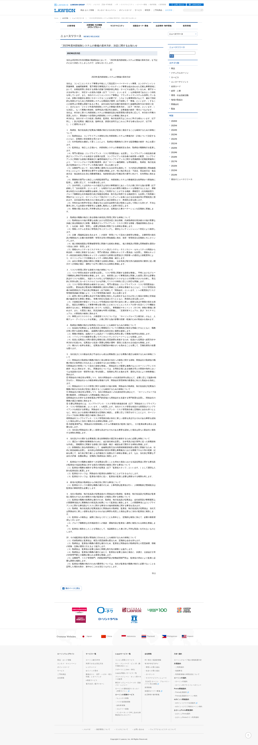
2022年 (174, 139)
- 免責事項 (178, 671)
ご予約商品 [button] (157, 10)
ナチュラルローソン (180, 73)
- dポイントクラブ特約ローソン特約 (188, 706)
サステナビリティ (127, 4)
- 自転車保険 (120, 705)
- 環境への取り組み (152, 667)
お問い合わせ (179, 5)
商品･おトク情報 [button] (87, 10)
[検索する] (202, 10)
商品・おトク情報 (64, 660)
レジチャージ (91, 667)
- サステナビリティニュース (156, 678)
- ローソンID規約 (181, 681)
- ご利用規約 (179, 667)
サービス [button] (138, 10)
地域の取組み (177, 100)
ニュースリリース (78, 18)
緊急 (173, 109)
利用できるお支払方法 (94, 663)
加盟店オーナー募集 (153, 691)
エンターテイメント (180, 82)
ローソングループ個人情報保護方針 (188, 660)
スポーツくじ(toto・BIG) (125, 669)
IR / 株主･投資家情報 (153, 660)
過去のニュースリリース (181, 179)
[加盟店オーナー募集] (140, 25)
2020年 (174, 148)
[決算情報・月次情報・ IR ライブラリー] (94, 25)
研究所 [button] (147, 10)
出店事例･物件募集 (152, 694)
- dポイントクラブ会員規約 (185, 703)
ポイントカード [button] (125, 10)
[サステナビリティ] (117, 25)
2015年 (174, 170)
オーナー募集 (142, 4)
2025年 (174, 125)
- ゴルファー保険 (122, 709)
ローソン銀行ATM (93, 660)
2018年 (174, 157)
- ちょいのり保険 (122, 698)
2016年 (174, 166)
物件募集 (153, 4)
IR (117, 4)
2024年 (174, 130)
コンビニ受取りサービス (124, 660)
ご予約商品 (61, 674)
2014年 (174, 175)
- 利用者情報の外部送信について (187, 674)
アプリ (88, 4)
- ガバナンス (150, 674)
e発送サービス (91, 680)
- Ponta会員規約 (180, 692)
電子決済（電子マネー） (95, 684)
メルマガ (96, 4)
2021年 (174, 143)
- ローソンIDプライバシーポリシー (187, 685)
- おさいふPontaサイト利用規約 (186, 717)
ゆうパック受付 (92, 671)
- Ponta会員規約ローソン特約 (185, 696)
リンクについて (122, 729)
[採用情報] (187, 25)
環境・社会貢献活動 (180, 95)
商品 (173, 68)
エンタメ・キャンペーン (66, 663)
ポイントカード (63, 667)
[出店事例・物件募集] (164, 25)
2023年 (174, 134)
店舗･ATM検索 (107, 4)
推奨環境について (103, 729)
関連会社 (175, 104)
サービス (175, 77)
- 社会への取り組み (152, 671)
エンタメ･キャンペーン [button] (106, 10)
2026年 (174, 121)
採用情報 (162, 4)
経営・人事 (176, 91)
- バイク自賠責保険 (122, 702)
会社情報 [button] (168, 10)
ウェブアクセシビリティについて (163, 729)
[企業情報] (71, 25)
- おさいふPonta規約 (182, 714)
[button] (248, 737)
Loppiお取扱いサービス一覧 (126, 673)
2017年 (174, 161)
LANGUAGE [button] (196, 5)
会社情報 (65, 18)
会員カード (176, 86)
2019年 (174, 152)
